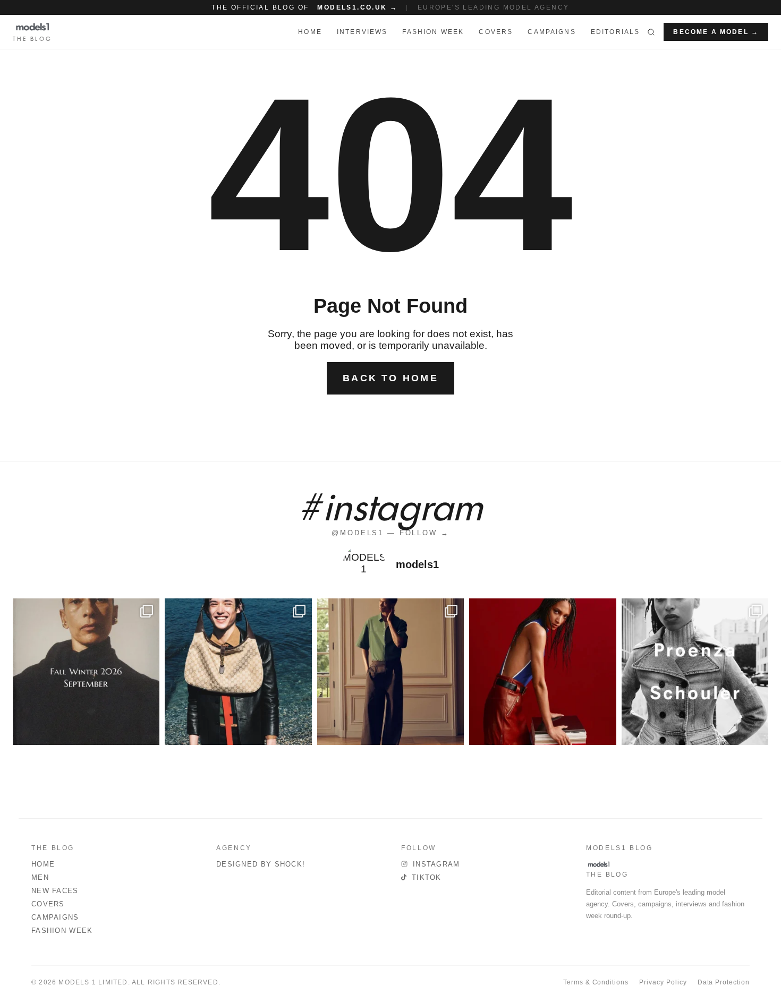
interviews (362, 32)
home (310, 32)
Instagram (436, 864)
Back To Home (390, 378)
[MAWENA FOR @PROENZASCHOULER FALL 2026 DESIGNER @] (695, 671)
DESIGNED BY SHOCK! (260, 864)
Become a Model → (716, 32)
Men (40, 877)
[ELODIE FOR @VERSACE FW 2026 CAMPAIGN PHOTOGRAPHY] (542, 671)
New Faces (55, 891)
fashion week (433, 32)
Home (43, 864)
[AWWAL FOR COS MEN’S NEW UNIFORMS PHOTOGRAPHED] (390, 671)
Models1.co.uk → (357, 7)
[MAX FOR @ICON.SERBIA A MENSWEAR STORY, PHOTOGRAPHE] (238, 671)
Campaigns (551, 32)
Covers (496, 32)
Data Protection (724, 982)
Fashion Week (62, 931)
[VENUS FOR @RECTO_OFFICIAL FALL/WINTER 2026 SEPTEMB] (86, 671)
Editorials (615, 32)
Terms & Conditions (596, 982)
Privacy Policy (662, 982)
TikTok (427, 877)
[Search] (651, 32)
